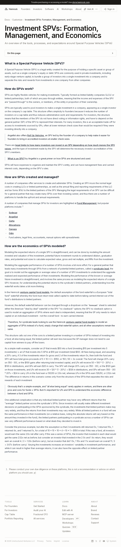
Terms (48, 541)
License (65, 541)
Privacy (40, 541)
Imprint (57, 541)
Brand (94, 510)
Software (49, 9)
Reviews (95, 514)
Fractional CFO (40, 514)
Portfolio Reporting (14, 518)
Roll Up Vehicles (35, 135)
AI (58, 9)
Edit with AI (67, 510)
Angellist (13, 216)
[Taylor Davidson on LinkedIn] (92, 541)
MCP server (68, 514)
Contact (95, 518)
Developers (68, 518)
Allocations (14, 225)
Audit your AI (39, 510)
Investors (37, 9)
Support (95, 522)
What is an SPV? (16, 158)
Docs (7, 19)
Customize (17, 19)
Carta (11, 221)
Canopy (13, 229)
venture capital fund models (34, 292)
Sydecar (13, 212)
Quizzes (66, 527)
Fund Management (87, 203)
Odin (11, 233)
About (78, 9)
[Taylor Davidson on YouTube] (104, 541)
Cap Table (10, 514)
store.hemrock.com (81, 2)
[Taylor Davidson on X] (96, 541)
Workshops (67, 9)
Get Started (39, 506)
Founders (25, 9)
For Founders (11, 506)
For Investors (11, 510)
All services (39, 518)
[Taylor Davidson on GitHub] (100, 541)
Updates (66, 531)
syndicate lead (101, 268)
